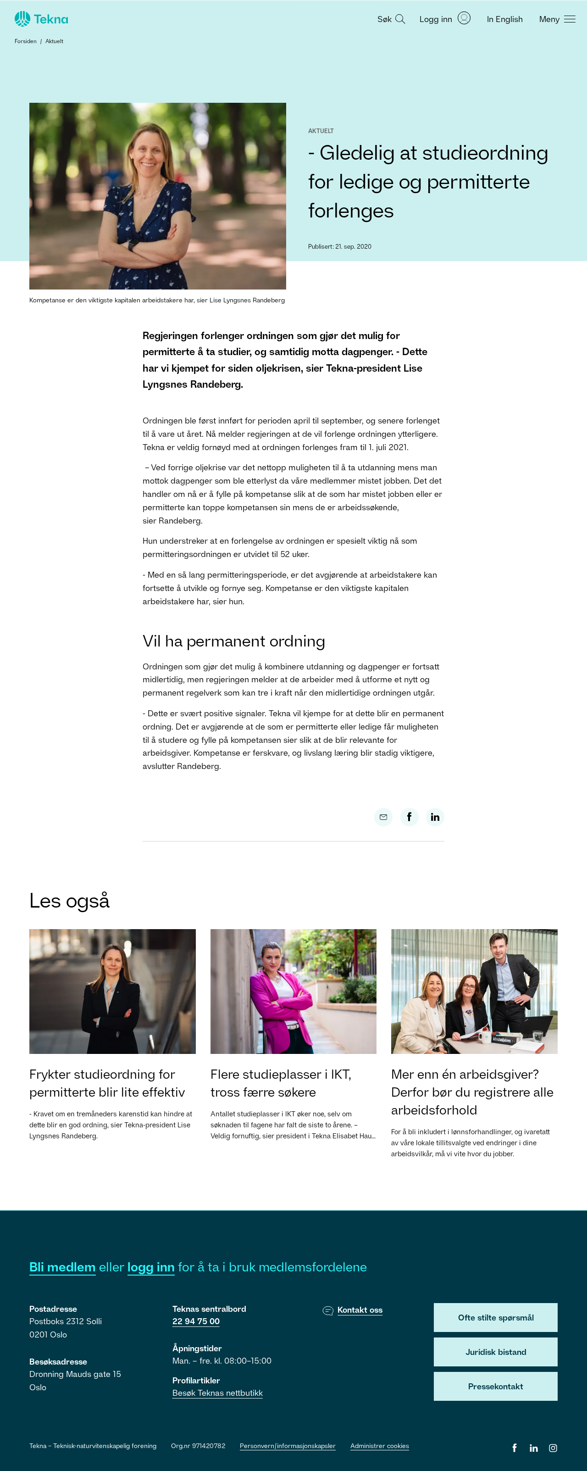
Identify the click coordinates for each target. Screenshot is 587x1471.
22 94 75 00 (196, 1321)
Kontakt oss (360, 1309)
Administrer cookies (379, 1445)
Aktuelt (54, 41)
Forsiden (26, 41)
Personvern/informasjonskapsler (288, 1445)
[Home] (40, 19)
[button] (390, 18)
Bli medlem (62, 1266)
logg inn (151, 1266)
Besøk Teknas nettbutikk (217, 1392)
